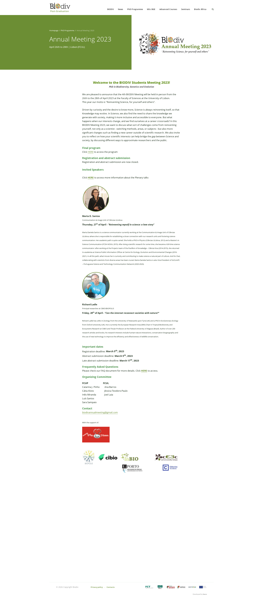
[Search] (213, 9)
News (120, 9)
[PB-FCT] (160, 587)
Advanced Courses (168, 9)
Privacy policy (97, 587)
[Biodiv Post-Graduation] (61, 7)
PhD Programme (135, 9)
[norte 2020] (192, 587)
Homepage (53, 30)
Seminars (185, 9)
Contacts (111, 587)
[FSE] (203, 587)
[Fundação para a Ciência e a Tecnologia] (149, 587)
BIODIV (110, 9)
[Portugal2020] (171, 587)
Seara (205, 594)
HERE (90, 151)
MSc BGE (151, 9)
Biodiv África (200, 9)
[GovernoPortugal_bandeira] (181, 587)
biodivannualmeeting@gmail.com (100, 412)
